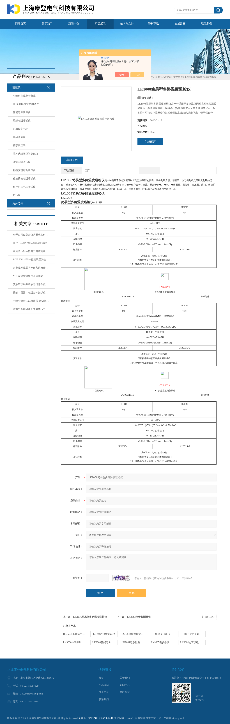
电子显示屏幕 (191, 634)
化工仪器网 (164, 718)
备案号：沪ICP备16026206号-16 (95, 718)
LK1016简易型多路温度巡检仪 (90, 617)
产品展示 (100, 23)
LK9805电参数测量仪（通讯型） (163, 642)
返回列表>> (208, 617)
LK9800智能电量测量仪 (105, 642)
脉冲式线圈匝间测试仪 (25, 153)
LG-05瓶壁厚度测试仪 (134, 634)
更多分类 (17, 203)
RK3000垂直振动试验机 (75, 642)
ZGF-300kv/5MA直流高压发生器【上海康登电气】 (34, 259)
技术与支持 (127, 23)
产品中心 (151, 77)
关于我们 (47, 23)
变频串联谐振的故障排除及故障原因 (33, 284)
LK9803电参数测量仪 (139, 617)
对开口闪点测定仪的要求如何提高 (32, 234)
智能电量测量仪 (22, 112)
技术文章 (104, 692)
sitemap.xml (178, 718)
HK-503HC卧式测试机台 (75, 634)
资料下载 (153, 23)
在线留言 (180, 23)
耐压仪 (16, 87)
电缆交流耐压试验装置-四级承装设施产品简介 (34, 301)
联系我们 (206, 23)
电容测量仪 (19, 137)
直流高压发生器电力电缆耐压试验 (32, 251)
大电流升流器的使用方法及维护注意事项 (34, 267)
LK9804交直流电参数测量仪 (193, 642)
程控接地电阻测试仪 (24, 178)
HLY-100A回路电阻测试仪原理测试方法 (34, 243)
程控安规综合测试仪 (24, 170)
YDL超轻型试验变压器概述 (28, 276)
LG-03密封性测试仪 (104, 634)
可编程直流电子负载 (24, 95)
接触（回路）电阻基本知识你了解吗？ (34, 292)
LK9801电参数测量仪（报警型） (134, 642)
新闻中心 (73, 23)
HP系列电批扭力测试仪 (26, 104)
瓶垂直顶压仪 (162, 634)
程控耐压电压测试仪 (24, 186)
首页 (101, 678)
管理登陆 (140, 718)
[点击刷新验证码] (121, 578)
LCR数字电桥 (20, 129)
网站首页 (20, 23)
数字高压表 (19, 145)
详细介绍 (72, 160)
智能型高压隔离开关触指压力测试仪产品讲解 (34, 309)
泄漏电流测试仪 (22, 162)
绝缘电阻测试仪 (22, 120)
